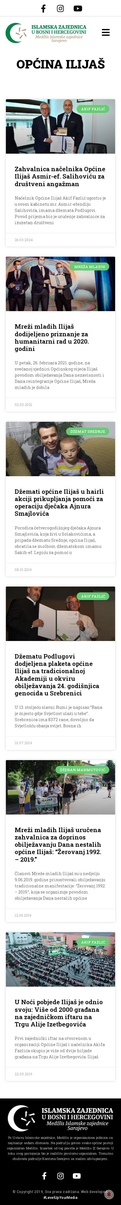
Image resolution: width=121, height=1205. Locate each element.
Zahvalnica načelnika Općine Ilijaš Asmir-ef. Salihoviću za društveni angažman (60, 176)
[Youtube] (78, 8)
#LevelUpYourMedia (60, 1198)
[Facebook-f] (43, 8)
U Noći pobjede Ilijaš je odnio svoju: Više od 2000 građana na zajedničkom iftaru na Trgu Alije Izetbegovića (59, 1013)
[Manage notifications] (109, 1194)
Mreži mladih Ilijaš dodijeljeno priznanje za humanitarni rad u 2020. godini (52, 337)
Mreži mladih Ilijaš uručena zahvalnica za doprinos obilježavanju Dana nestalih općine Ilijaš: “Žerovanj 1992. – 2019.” (58, 844)
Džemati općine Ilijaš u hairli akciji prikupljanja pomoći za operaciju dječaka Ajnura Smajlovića (59, 502)
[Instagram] (60, 8)
